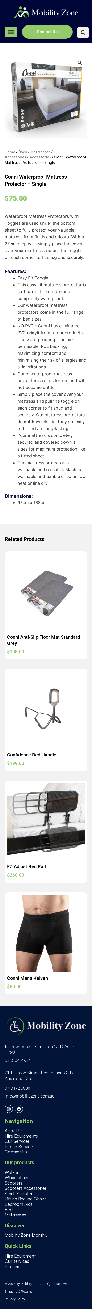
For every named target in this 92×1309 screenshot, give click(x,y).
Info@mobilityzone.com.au (29, 1096)
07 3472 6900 (17, 1088)
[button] (11, 32)
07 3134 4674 (18, 1060)
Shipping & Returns (19, 1291)
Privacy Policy (15, 1299)
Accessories (40, 157)
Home (10, 151)
